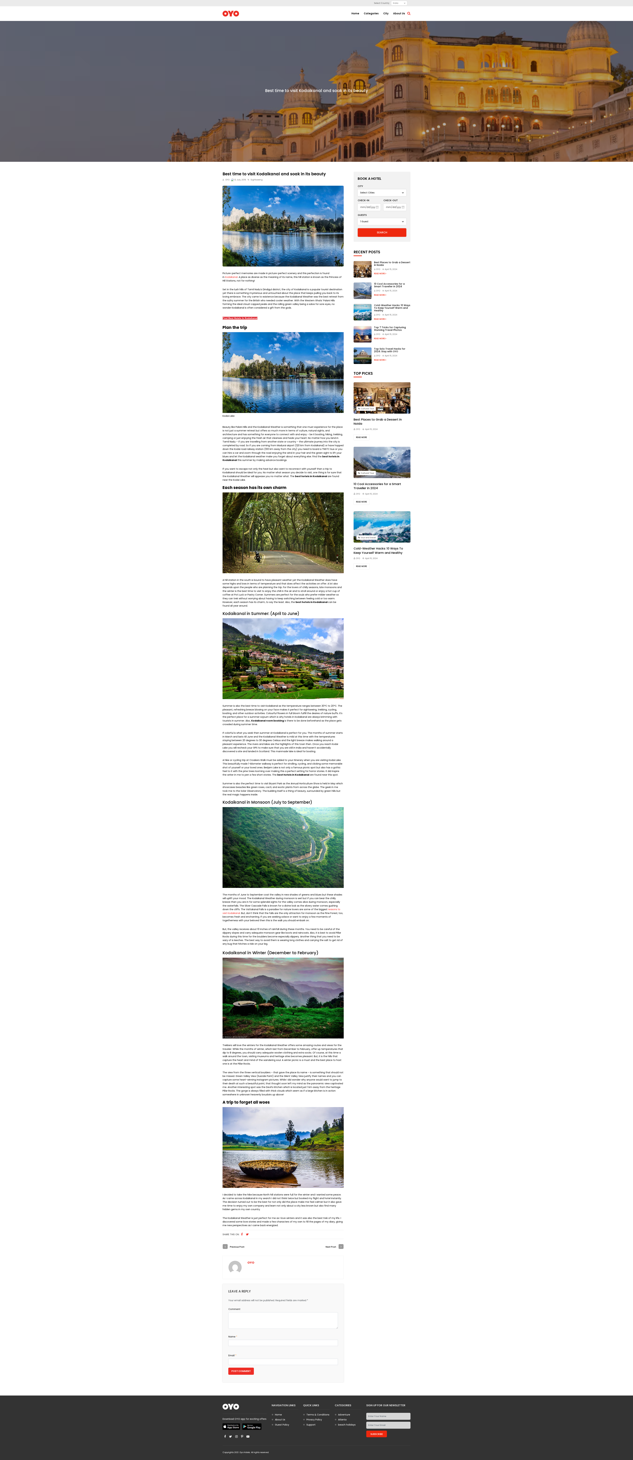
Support (311, 1424)
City (386, 13)
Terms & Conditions (317, 1414)
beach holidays (347, 1424)
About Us (280, 1419)
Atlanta (342, 1419)
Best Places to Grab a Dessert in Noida (392, 264)
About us (399, 13)
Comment (234, 1309)
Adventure (344, 1414)
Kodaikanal (231, 277)
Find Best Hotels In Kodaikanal (240, 318)
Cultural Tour (367, 408)
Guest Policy (282, 1424)
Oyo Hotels (245, 1452)
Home (355, 13)
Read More (379, 273)
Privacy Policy (314, 1419)
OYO (227, 179)
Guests (362, 215)
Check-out (390, 200)
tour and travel (368, 537)
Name (232, 1336)
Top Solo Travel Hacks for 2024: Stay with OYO (389, 350)
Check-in (363, 200)
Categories (371, 13)
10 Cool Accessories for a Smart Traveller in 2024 (389, 285)
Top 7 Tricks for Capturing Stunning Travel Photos (390, 329)
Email (232, 1355)
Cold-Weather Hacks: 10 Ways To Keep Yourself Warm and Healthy (392, 308)
